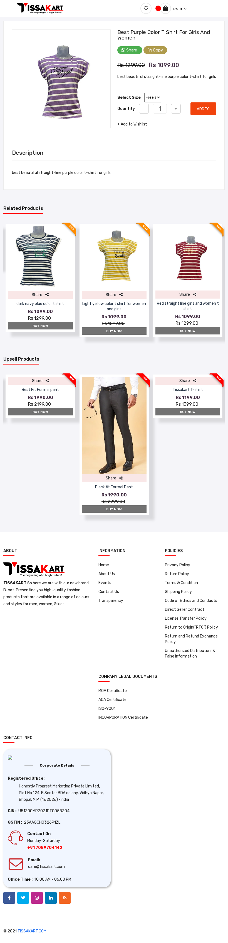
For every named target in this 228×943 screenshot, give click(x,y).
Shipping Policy (178, 591)
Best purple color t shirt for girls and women (163, 35)
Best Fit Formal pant (40, 389)
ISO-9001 (106, 708)
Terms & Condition (181, 582)
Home (103, 565)
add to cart (203, 111)
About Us (106, 574)
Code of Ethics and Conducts (191, 600)
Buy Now (40, 326)
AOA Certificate (112, 699)
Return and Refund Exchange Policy (191, 639)
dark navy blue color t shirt (40, 303)
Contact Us (108, 591)
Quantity (126, 108)
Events (104, 582)
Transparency (110, 600)
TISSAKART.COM (32, 931)
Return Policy (177, 574)
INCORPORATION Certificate (123, 717)
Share (131, 50)
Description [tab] (27, 152)
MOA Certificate (112, 690)
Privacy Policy (177, 565)
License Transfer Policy (186, 618)
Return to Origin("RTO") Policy (191, 627)
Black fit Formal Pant (114, 487)
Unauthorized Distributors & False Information (190, 653)
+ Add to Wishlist (132, 124)
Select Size (129, 97)
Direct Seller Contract (184, 609)
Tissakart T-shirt (188, 389)
